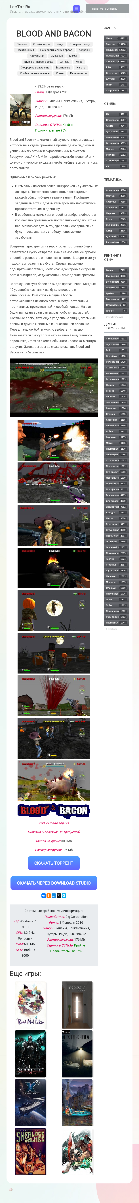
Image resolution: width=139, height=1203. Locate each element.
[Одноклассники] (49, 895)
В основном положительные (116, 283)
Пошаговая (116, 449)
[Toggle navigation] (76, 9)
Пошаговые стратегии (116, 624)
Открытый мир (116, 547)
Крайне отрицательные (116, 312)
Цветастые (116, 131)
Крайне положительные (35, 73)
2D (116, 114)
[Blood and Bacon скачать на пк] (54, 525)
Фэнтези (116, 196)
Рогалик (116, 396)
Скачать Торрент (53, 863)
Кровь (60, 73)
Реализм (116, 155)
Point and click (116, 617)
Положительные (116, 287)
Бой (116, 350)
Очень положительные (116, 271)
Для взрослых (116, 501)
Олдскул (116, 588)
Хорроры (84, 50)
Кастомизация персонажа (116, 380)
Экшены (22, 44)
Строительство (116, 367)
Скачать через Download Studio (54, 883)
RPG (116, 67)
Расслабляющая (116, 242)
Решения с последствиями (116, 525)
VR (116, 166)
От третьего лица (116, 143)
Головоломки (116, 495)
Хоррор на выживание (35, 67)
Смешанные (116, 276)
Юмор (116, 231)
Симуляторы (116, 61)
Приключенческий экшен (116, 554)
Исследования (116, 507)
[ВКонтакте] (43, 895)
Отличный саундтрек (116, 542)
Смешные (57, 55)
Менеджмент (116, 478)
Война (116, 431)
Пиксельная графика (116, 138)
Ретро (116, 219)
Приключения (25, 50)
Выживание (63, 67)
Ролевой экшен (116, 362)
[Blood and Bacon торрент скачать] (54, 483)
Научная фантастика (116, 214)
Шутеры (64, 61)
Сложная (116, 565)
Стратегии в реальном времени (116, 461)
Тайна (116, 605)
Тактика (116, 559)
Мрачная (116, 582)
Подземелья (116, 466)
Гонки (116, 85)
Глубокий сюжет (116, 483)
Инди (59, 44)
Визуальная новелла (116, 531)
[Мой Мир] (54, 895)
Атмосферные (116, 190)
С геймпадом (41, 44)
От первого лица (80, 44)
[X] (59, 895)
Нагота (80, 67)
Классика (116, 408)
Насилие (116, 576)
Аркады (116, 512)
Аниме (116, 126)
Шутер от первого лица (38, 61)
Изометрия (116, 454)
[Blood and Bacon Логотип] (54, 811)
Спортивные (116, 90)
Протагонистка (116, 536)
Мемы (73, 55)
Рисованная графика (116, 426)
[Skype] (64, 895)
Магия (116, 443)
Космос (116, 391)
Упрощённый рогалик (116, 403)
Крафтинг (116, 437)
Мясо (79, 61)
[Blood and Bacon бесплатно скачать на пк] (54, 440)
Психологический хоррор (56, 50)
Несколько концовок (116, 374)
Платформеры (116, 489)
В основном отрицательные (116, 300)
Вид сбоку (116, 356)
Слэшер (116, 414)
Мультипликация (116, 344)
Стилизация (116, 160)
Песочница (116, 594)
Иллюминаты (78, 73)
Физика (116, 385)
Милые (116, 149)
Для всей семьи (116, 236)
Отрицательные (116, 305)
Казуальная (37, 55)
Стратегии (116, 73)
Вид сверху (116, 472)
